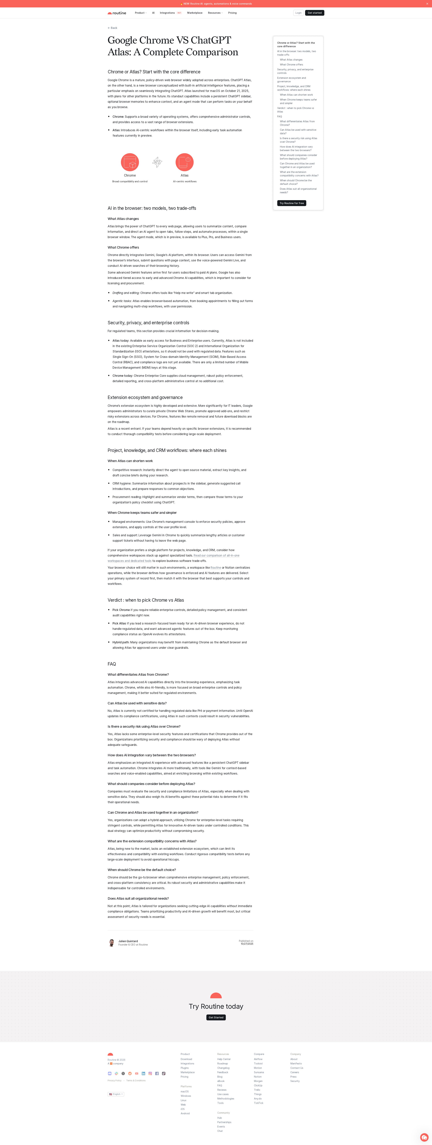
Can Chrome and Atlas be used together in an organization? (297, 165)
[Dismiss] (427, 4)
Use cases (223, 1094)
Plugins (185, 1068)
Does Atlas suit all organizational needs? (298, 190)
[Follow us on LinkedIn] (143, 1073)
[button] (424, 1137)
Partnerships (224, 1122)
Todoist (258, 1063)
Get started (315, 12)
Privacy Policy (115, 1081)
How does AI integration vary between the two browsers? (296, 148)
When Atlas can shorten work (296, 94)
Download (186, 1059)
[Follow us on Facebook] (157, 1073)
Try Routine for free (292, 203)
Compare (259, 1054)
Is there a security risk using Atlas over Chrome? (298, 140)
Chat (220, 1131)
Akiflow (258, 1059)
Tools (220, 1103)
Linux (183, 1100)
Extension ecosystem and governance (291, 79)
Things (258, 1094)
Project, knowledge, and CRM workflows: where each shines (293, 88)
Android (185, 1113)
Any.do (258, 1098)
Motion (258, 1068)
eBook (220, 1081)
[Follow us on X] (123, 1073)
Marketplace (188, 1072)
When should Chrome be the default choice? (296, 182)
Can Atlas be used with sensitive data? (298, 131)
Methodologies (225, 1098)
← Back (112, 27)
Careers (294, 1072)
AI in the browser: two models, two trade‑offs (296, 53)
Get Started (216, 1017)
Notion (258, 1077)
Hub (219, 1118)
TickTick (258, 1103)
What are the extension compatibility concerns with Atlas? (299, 173)
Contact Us (296, 1068)
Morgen (258, 1081)
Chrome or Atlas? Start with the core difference (296, 44)
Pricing (184, 1077)
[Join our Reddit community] (130, 1073)
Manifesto (296, 1063)
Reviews (221, 1090)
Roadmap (222, 1063)
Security (295, 1081)
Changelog (223, 1068)
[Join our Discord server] (110, 1073)
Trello (257, 1090)
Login (298, 12)
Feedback (222, 1072)
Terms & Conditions (136, 1081)
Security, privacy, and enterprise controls (295, 71)
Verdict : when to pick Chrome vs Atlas (295, 110)
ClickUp (258, 1085)
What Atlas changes (291, 59)
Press (293, 1077)
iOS (183, 1109)
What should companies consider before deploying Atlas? (298, 157)
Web (183, 1105)
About (294, 1059)
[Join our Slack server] (116, 1073)
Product (185, 1054)
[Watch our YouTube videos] (137, 1073)
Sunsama (259, 1072)
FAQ (279, 116)
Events (221, 1126)
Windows (186, 1096)
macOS (185, 1091)
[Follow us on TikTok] (164, 1073)
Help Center (224, 1059)
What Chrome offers (291, 64)
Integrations (187, 1063)
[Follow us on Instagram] (150, 1073)
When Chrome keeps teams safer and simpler (298, 101)
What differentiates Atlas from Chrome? (297, 123)
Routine (216, 567)
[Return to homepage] (120, 13)
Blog (219, 1077)
